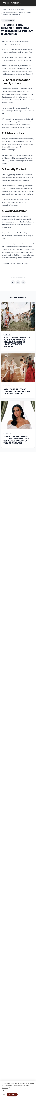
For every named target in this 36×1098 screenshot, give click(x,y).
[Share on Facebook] (13, 282)
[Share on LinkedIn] (23, 282)
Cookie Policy (18, 1085)
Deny (3, 1094)
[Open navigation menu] (32, 3)
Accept (12, 1094)
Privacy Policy (10, 1085)
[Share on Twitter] (18, 282)
